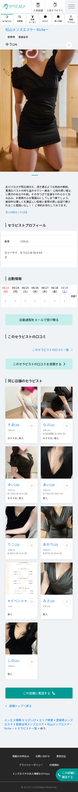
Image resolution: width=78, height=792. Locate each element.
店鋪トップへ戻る (20, 706)
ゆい (13, 484)
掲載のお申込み (20, 756)
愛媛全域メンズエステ (30, 724)
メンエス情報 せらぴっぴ (20, 720)
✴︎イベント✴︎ (17, 600)
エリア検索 (46, 720)
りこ (13, 544)
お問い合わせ (43, 756)
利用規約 (54, 765)
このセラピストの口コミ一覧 (50, 350)
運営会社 (61, 756)
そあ (13, 424)
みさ (49, 600)
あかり (50, 544)
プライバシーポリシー (31, 765)
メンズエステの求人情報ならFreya (31, 773)
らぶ (49, 424)
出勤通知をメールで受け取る (39, 320)
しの (13, 660)
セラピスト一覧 (27, 728)
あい (49, 484)
